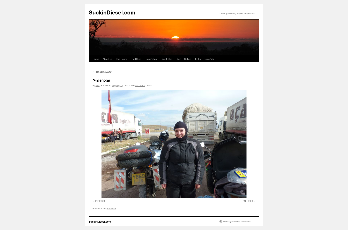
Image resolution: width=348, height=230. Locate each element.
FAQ (178, 59)
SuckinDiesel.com (112, 12)
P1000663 (100, 200)
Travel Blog (166, 59)
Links (198, 59)
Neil (98, 85)
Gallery (188, 59)
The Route (121, 59)
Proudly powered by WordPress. (237, 221)
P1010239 (248, 200)
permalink (111, 208)
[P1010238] (174, 144)
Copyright (209, 59)
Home (96, 59)
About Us (107, 59)
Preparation (151, 59)
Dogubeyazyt (102, 72)
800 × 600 (140, 85)
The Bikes (135, 59)
